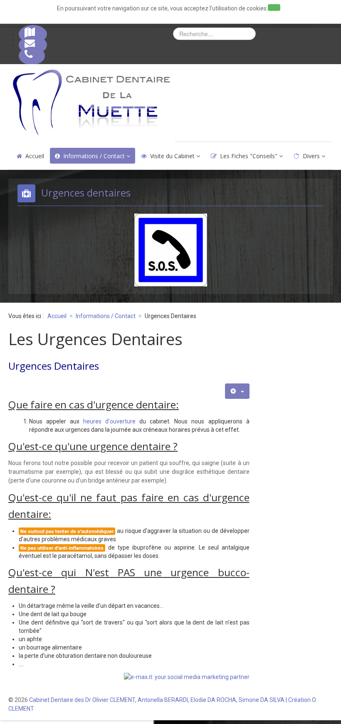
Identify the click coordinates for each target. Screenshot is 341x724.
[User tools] (237, 391)
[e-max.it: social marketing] (187, 676)
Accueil (34, 156)
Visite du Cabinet (172, 156)
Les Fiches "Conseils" (248, 156)
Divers (311, 156)
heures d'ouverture (109, 421)
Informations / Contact (94, 156)
